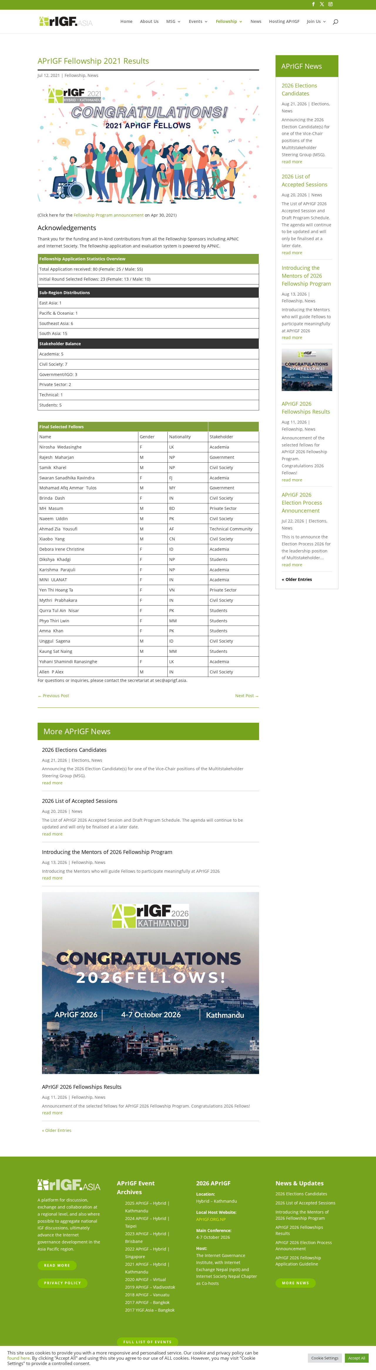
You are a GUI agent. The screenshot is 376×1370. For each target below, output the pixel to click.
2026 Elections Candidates (74, 749)
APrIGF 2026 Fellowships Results (82, 1086)
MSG (170, 21)
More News (295, 1282)
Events (195, 21)
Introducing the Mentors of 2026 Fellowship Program (107, 851)
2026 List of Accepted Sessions (80, 800)
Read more (57, 1265)
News (256, 21)
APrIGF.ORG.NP (211, 1219)
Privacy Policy (62, 1282)
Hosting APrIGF (284, 21)
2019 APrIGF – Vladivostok (150, 1287)
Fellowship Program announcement (109, 215)
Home (126, 21)
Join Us (314, 21)
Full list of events (147, 1341)
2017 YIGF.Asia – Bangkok (149, 1310)
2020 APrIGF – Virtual (145, 1279)
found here (18, 1358)
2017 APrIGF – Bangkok (147, 1302)
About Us (149, 21)
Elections (80, 760)
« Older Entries (56, 1130)
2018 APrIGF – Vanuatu (147, 1294)
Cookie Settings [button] (324, 1358)
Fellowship (226, 21)
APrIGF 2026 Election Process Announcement (302, 502)
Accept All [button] (356, 1358)
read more (52, 783)
